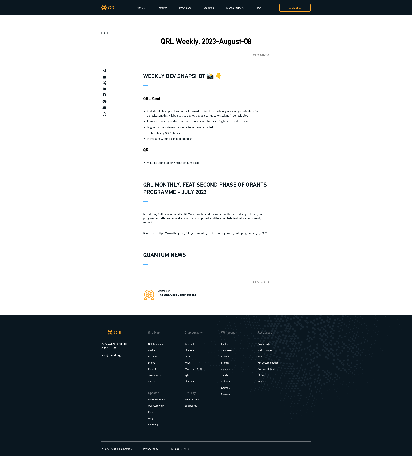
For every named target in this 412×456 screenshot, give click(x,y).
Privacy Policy (150, 448)
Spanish (225, 393)
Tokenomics (154, 375)
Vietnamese (227, 368)
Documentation (266, 368)
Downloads (185, 7)
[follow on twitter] (104, 82)
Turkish (225, 375)
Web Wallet (264, 356)
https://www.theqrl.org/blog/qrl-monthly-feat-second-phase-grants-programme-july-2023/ (213, 233)
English (225, 344)
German (225, 387)
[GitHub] (104, 114)
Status (261, 381)
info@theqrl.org (111, 355)
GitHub (261, 375)
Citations (189, 350)
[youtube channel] (104, 77)
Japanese (226, 350)
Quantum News (156, 405)
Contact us (295, 8)
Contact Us (154, 381)
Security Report (193, 399)
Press (151, 411)
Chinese (225, 381)
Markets (141, 7)
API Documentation (268, 362)
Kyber (188, 375)
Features (162, 7)
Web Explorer (265, 350)
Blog (258, 7)
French (225, 362)
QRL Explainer (155, 344)
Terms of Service (180, 448)
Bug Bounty (191, 405)
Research (190, 344)
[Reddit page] (104, 101)
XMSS (188, 362)
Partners (152, 356)
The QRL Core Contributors (177, 295)
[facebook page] (104, 95)
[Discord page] (104, 107)
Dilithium (190, 381)
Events (151, 362)
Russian (225, 356)
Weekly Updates (156, 399)
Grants (188, 356)
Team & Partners (235, 7)
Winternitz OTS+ (193, 368)
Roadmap (208, 7)
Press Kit (152, 368)
